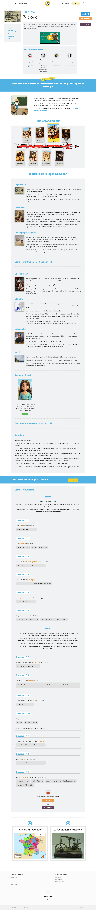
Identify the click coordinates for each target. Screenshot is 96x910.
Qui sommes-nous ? (60, 881)
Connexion (75, 3)
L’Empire (10, 35)
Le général (10, 30)
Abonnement (65, 3)
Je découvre (73, 480)
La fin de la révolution (29, 829)
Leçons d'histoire (14, 884)
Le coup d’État (11, 33)
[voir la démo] (50, 37)
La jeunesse (10, 28)
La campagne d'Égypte (13, 31)
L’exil (9, 38)
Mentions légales (82, 907)
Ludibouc (12, 881)
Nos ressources (23, 3)
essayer (25, 414)
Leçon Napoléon (14, 877)
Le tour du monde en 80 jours (17, 887)
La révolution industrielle (68, 829)
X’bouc (15, 3)
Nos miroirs (58, 877)
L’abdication (11, 36)
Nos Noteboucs (59, 879)
